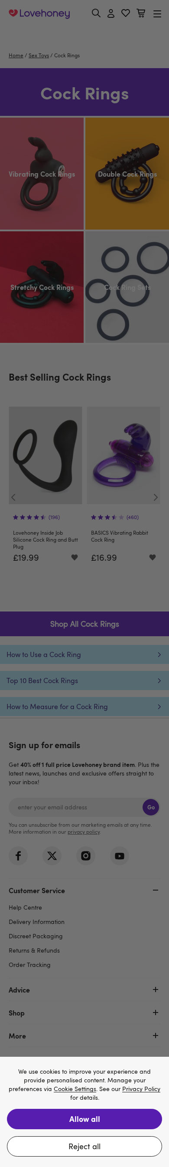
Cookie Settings (75, 1089)
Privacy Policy (141, 1089)
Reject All (84, 1146)
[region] (84, 1112)
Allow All (84, 1118)
